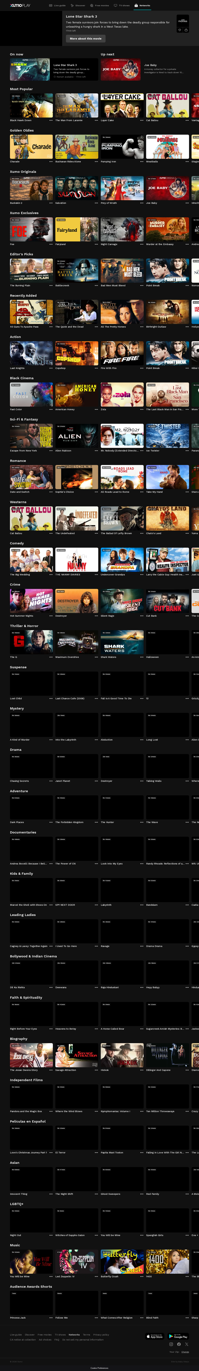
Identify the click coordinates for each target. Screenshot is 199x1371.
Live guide (60, 5)
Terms (86, 1334)
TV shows (124, 5)
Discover (80, 5)
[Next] (189, 105)
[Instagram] (171, 1344)
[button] (86, 38)
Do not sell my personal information (83, 1339)
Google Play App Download (178, 1337)
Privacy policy (101, 1334)
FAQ (56, 1339)
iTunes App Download (154, 1337)
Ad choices (45, 1339)
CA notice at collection (23, 1339)
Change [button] (185, 1352)
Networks (145, 5)
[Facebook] (179, 1344)
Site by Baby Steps (180, 1362)
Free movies (102, 5)
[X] (186, 1344)
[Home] (20, 5)
